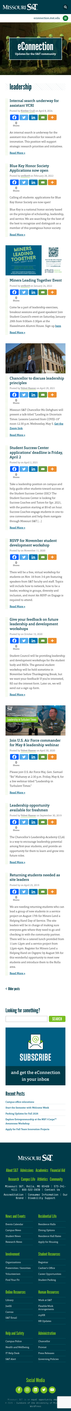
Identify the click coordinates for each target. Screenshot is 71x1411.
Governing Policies (48, 1359)
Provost (42, 1347)
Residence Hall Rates (49, 1236)
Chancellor (44, 1341)
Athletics (42, 1179)
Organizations (13, 1262)
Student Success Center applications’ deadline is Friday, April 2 (36, 452)
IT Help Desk (13, 1353)
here (58, 326)
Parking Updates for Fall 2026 (22, 1113)
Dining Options (46, 1230)
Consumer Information (43, 1195)
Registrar (43, 1262)
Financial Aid (57, 1170)
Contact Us (52, 1190)
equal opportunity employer (47, 1400)
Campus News (13, 1230)
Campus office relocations (20, 1102)
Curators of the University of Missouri (39, 1403)
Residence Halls (47, 1224)
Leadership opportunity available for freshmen (30, 807)
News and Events (15, 1216)
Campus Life (28, 1179)
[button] (65, 7)
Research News (14, 1242)
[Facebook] (14, 117)
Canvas (9, 1312)
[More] (52, 117)
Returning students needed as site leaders (35, 877)
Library (9, 1300)
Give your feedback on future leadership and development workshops (34, 624)
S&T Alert (11, 1359)
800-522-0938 (31, 1190)
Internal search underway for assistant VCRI (34, 103)
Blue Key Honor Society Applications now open (29, 168)
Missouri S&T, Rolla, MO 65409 (27, 1186)
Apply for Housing (48, 1242)
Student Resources (49, 1254)
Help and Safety (15, 1333)
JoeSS (9, 1306)
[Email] (42, 117)
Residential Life (47, 1216)
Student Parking (47, 1280)
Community (56, 1179)
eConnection (35, 46)
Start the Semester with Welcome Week (27, 1107)
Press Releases (46, 1353)
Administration (47, 1333)
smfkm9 (25, 175)
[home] (27, 7)
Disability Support (41, 1198)
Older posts (13, 988)
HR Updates (44, 1321)
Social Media (35, 1380)
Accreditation (13, 1195)
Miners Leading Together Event (36, 280)
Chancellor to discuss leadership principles (37, 380)
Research (13, 1179)
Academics (42, 1170)
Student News (13, 1236)
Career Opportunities (49, 1274)
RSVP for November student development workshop (33, 543)
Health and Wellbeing (17, 1347)
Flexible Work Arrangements (46, 1307)
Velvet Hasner (28, 388)
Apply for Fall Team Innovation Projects (27, 1129)
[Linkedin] (33, 117)
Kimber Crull (28, 110)
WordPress (35, 1406)
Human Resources (48, 1292)
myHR (41, 1315)
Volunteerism (13, 1274)
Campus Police (14, 1341)
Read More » (17, 153)
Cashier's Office (46, 1268)
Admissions (27, 1170)
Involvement (13, 1254)
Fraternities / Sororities (18, 1268)
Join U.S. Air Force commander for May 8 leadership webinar (35, 742)
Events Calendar (14, 1224)
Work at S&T (45, 1300)
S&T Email (11, 1317)
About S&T (12, 1170)
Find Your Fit (13, 1280)
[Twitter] (24, 117)
